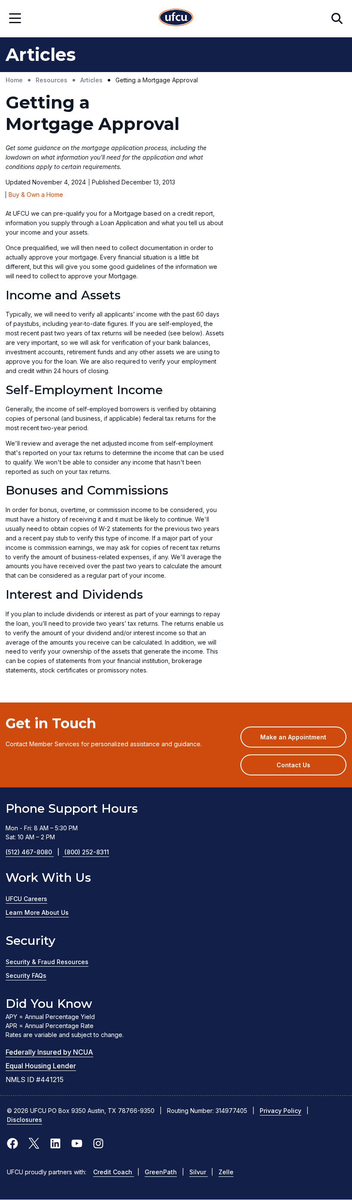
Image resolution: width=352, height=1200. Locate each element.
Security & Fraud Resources (47, 961)
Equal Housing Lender (41, 1065)
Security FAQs (26, 975)
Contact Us (293, 765)
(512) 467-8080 (32, 852)
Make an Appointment (303, 740)
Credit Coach (113, 1172)
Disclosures (24, 1119)
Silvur (198, 1172)
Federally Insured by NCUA (49, 1052)
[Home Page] (176, 19)
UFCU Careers (26, 898)
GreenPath (161, 1172)
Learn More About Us (37, 912)
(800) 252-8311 (86, 852)
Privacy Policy (280, 1110)
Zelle (226, 1172)
